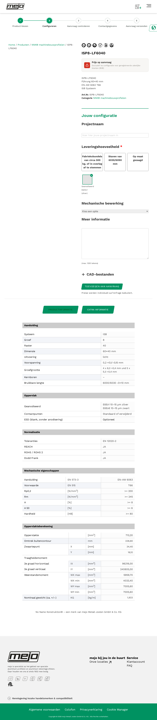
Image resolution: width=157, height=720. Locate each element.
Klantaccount (136, 661)
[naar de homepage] (15, 6)
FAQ (129, 665)
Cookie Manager (117, 709)
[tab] (60, 310)
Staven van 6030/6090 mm (115, 160)
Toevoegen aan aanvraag (102, 286)
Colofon (70, 709)
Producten (23, 44)
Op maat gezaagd (138, 158)
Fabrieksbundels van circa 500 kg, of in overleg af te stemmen (92, 162)
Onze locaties (99, 661)
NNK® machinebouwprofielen (48, 44)
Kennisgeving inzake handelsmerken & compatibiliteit (42, 698)
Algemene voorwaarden (44, 709)
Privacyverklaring (91, 709)
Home (11, 44)
